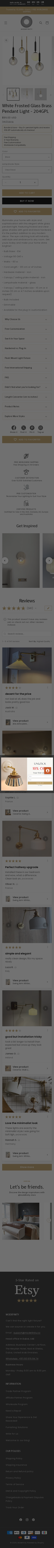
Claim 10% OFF (40, 783)
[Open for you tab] (47, 770)
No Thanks (40, 785)
